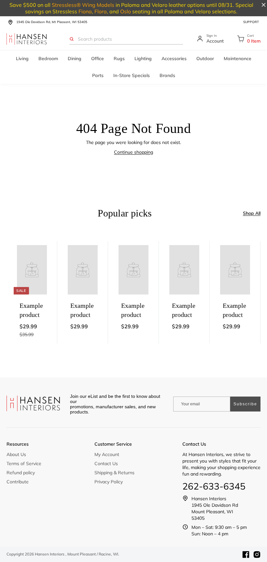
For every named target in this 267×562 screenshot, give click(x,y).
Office (97, 58)
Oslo (125, 11)
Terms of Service (24, 463)
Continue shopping (133, 152)
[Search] (71, 39)
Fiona (85, 11)
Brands (167, 75)
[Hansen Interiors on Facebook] (245, 554)
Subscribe (245, 404)
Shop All (251, 213)
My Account (106, 454)
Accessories (174, 58)
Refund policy (21, 473)
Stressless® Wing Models (83, 5)
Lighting (143, 58)
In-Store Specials (131, 75)
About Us (16, 454)
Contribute (18, 482)
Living (22, 58)
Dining (74, 58)
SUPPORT (251, 22)
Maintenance (237, 58)
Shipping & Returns (114, 473)
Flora (100, 11)
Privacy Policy (108, 482)
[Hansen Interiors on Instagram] (256, 554)
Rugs (119, 58)
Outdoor (205, 58)
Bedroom (48, 58)
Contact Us (106, 463)
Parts (98, 75)
